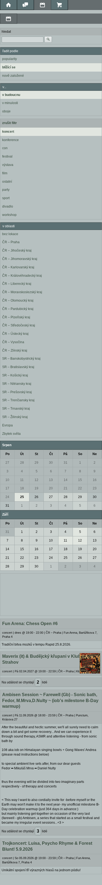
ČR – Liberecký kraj (16, 284)
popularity (9, 59)
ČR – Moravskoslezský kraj (22, 292)
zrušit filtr (9, 123)
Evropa (7, 425)
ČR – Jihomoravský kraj (19, 259)
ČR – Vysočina (13, 342)
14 (65, 480)
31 (65, 463)
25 (22, 497)
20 (51, 488)
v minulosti (10, 103)
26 (36, 497)
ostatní (7, 181)
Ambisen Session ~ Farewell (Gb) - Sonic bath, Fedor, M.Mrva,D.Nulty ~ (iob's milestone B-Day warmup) (50, 700)
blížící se (9, 67)
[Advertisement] (51, 594)
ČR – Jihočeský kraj (17, 250)
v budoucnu (11, 95)
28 (22, 463)
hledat (6, 32)
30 (51, 463)
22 (80, 488)
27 (7, 463)
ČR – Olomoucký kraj (17, 300)
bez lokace (10, 234)
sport (6, 198)
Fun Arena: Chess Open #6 (30, 623)
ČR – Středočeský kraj (18, 325)
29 (36, 463)
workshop (9, 215)
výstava (7, 165)
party (6, 190)
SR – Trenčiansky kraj (18, 400)
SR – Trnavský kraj (16, 408)
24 (7, 497)
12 (36, 480)
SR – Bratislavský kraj (18, 367)
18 (22, 488)
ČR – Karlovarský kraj (18, 267)
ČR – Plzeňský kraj (16, 317)
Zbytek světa (11, 434)
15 (80, 480)
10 (7, 480)
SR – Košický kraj (15, 375)
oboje (6, 111)
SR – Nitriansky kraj (16, 384)
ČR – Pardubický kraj (17, 309)
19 (36, 488)
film (4, 173)
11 (22, 480)
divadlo (7, 206)
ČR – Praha (11, 242)
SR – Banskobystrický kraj (21, 358)
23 (95, 488)
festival (7, 156)
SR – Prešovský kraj (17, 392)
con (5, 148)
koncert (8, 131)
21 (65, 488)
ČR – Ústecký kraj (15, 334)
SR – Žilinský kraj (15, 417)
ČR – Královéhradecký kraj (22, 276)
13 (51, 480)
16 (95, 480)
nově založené (13, 76)
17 (7, 488)
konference (10, 140)
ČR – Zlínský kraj (14, 350)
